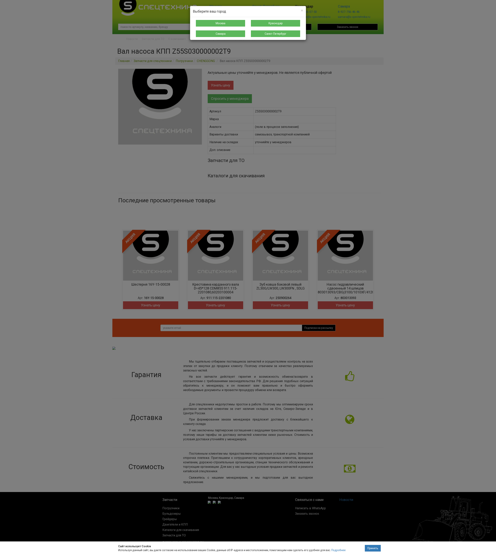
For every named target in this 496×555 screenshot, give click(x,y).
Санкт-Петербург (275, 33)
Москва (220, 23)
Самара (221, 33)
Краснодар (276, 23)
